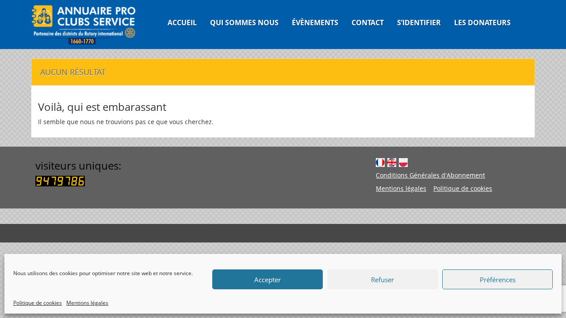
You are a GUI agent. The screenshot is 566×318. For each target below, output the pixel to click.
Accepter (267, 279)
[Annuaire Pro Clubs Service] (89, 24)
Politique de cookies (37, 303)
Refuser (382, 279)
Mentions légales (87, 303)
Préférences (498, 279)
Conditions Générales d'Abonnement (430, 175)
